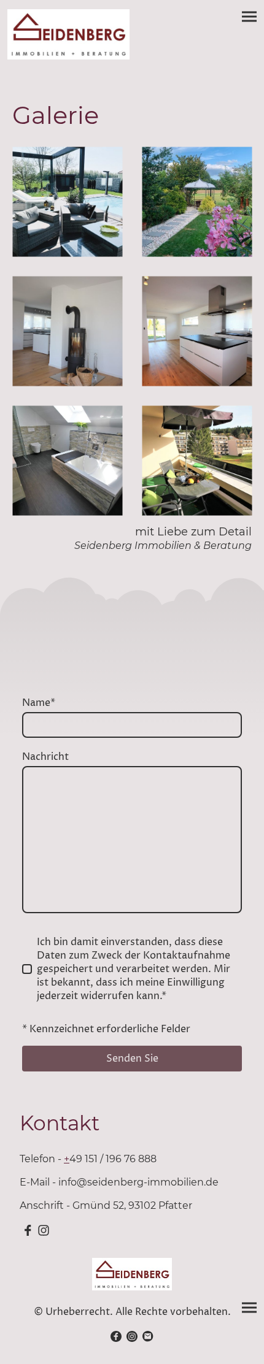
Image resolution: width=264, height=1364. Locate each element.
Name (38, 703)
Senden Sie (132, 1058)
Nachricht (45, 757)
